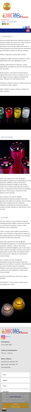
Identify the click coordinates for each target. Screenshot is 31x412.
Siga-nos (8, 336)
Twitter (23, 27)
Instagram (29, 27)
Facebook (26, 27)
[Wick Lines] (5, 24)
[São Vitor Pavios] (3, 24)
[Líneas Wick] (8, 24)
